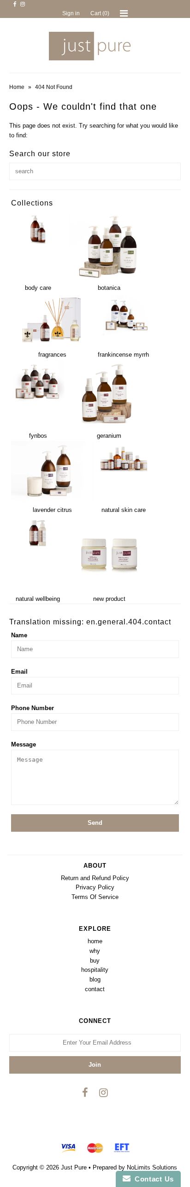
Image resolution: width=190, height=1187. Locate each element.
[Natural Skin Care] (123, 473)
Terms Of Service (95, 896)
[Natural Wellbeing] (38, 548)
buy (95, 960)
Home (16, 87)
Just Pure (74, 1167)
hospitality (94, 969)
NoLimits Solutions (152, 1167)
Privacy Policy (95, 887)
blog (95, 979)
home (95, 941)
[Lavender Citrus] (52, 500)
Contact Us (152, 1179)
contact (95, 989)
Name (19, 635)
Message (23, 744)
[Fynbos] (38, 402)
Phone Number (32, 708)
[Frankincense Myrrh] (123, 333)
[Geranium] (109, 426)
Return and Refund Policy (95, 878)
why (94, 950)
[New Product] (109, 589)
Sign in (71, 13)
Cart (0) (99, 13)
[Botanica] (109, 278)
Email (19, 671)
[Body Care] (38, 245)
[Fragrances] (52, 344)
